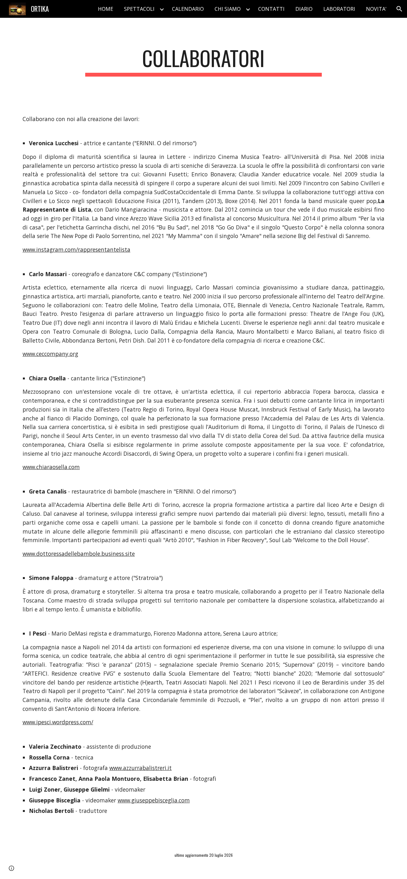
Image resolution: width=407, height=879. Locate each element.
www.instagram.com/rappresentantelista (76, 249)
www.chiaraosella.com (51, 467)
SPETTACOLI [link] (139, 8)
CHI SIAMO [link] (228, 8)
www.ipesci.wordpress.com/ (58, 722)
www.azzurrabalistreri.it (140, 768)
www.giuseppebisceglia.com (154, 800)
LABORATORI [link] (339, 8)
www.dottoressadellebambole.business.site (79, 553)
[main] (203, 61)
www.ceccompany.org (50, 354)
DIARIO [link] (304, 8)
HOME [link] (105, 8)
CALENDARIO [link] (188, 8)
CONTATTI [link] (271, 8)
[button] (399, 9)
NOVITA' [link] (376, 8)
